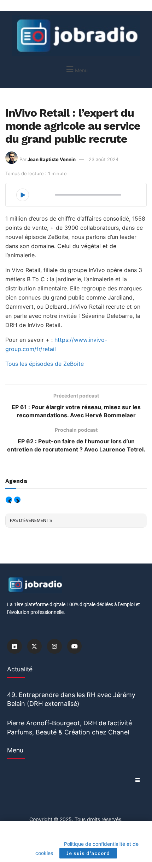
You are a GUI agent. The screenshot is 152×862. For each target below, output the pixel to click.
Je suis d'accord (88, 853)
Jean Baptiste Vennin (52, 159)
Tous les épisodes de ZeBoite (44, 363)
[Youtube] (74, 646)
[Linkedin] (14, 646)
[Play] (23, 195)
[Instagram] (54, 646)
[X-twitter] (34, 646)
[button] (76, 69)
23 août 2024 (103, 159)
